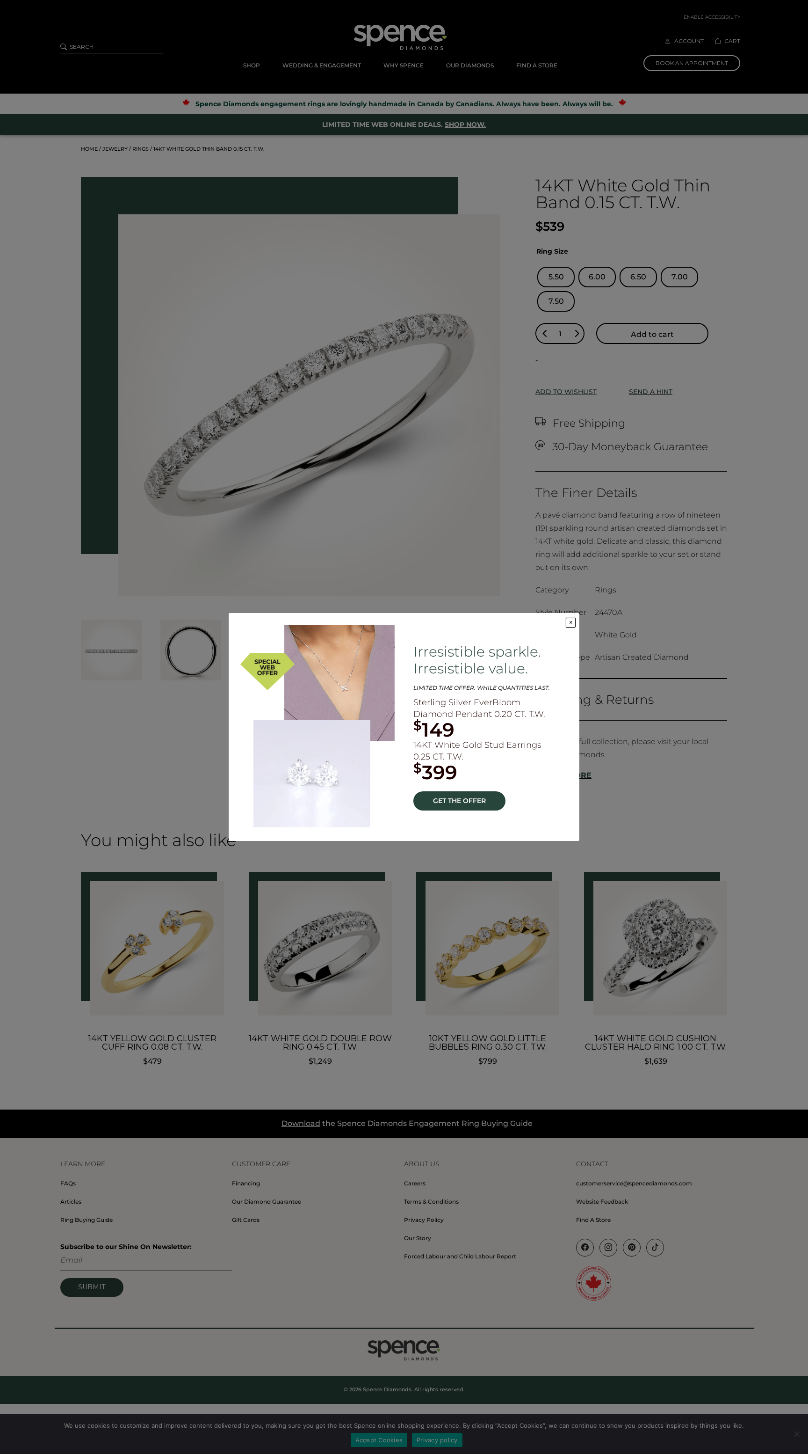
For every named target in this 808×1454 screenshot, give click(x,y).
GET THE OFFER (459, 800)
